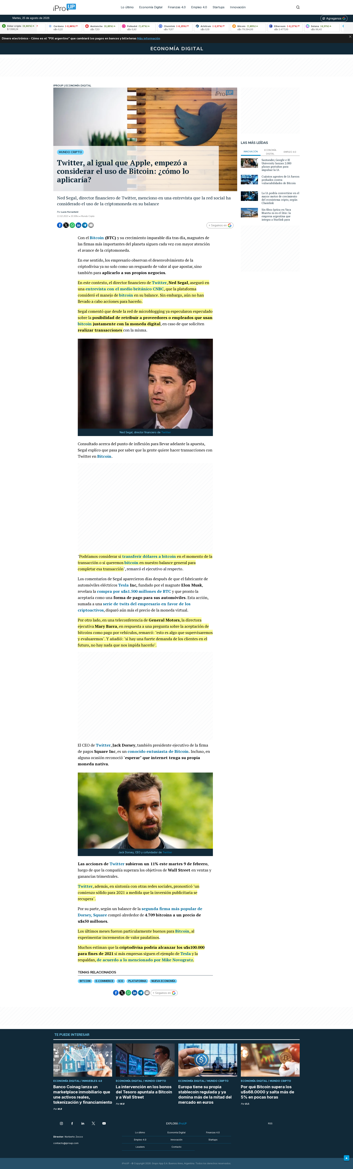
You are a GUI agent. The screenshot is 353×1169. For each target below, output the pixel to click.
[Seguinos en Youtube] (104, 1124)
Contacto (176, 1146)
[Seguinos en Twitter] (93, 1124)
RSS (270, 1123)
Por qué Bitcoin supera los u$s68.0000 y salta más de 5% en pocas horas (267, 1091)
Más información (148, 38)
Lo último (127, 7)
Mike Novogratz (177, 959)
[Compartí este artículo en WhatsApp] (72, 225)
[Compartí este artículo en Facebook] (60, 225)
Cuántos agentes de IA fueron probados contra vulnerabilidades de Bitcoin (280, 180)
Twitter (159, 282)
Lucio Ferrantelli (69, 211)
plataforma (137, 981)
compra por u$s (134, 591)
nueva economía (163, 981)
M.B (60, 1109)
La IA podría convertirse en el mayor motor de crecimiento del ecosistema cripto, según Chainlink (280, 198)
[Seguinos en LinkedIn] (82, 1124)
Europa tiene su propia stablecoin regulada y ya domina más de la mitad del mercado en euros (205, 1094)
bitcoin (126, 295)
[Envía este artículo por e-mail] (91, 225)
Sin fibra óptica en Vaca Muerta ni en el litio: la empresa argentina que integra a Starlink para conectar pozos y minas (276, 216)
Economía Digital (150, 7)
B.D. (247, 1103)
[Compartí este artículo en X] (66, 225)
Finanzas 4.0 (177, 7)
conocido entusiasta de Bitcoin (158, 751)
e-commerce (104, 981)
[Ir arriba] (346, 1158)
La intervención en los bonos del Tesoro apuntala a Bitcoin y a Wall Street (144, 1091)
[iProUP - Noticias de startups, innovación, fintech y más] (63, 7)
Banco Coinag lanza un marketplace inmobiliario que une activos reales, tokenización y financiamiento (82, 1094)
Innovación (238, 7)
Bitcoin (97, 237)
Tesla (123, 585)
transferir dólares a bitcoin (149, 556)
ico (120, 981)
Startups (218, 7)
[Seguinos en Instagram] (61, 1124)
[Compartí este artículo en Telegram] (85, 225)
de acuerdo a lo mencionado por (129, 959)
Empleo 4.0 (199, 7)
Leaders (140, 1146)
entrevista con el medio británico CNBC (124, 288)
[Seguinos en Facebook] (72, 1124)
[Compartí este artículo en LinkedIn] (78, 225)
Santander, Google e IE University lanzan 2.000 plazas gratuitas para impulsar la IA (276, 165)
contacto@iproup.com (66, 1143)
